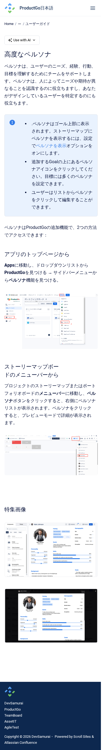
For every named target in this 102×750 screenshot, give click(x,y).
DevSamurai (13, 703)
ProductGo (12, 709)
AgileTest (11, 727)
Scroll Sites (82, 737)
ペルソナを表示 (51, 145)
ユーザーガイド (37, 24)
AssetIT (10, 721)
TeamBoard (13, 715)
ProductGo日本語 (36, 8)
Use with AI (22, 40)
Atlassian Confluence (20, 742)
